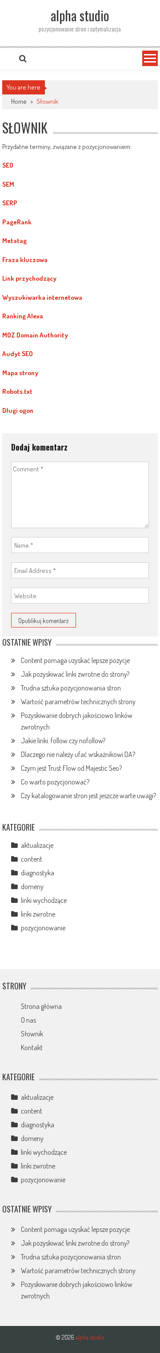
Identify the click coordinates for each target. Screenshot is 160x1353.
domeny (32, 886)
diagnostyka (37, 872)
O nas (28, 1020)
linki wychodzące (44, 900)
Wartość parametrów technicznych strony (78, 701)
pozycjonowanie (43, 927)
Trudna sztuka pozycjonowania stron (71, 687)
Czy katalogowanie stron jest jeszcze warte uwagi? (88, 795)
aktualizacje (37, 845)
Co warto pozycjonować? (55, 781)
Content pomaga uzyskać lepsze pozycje (75, 660)
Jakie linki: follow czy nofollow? (63, 740)
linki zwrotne (38, 914)
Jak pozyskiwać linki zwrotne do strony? (75, 674)
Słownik (32, 1033)
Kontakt (32, 1047)
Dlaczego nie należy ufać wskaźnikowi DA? (78, 754)
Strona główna (41, 1006)
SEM (8, 184)
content (31, 859)
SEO (7, 165)
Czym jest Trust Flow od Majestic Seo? (71, 768)
